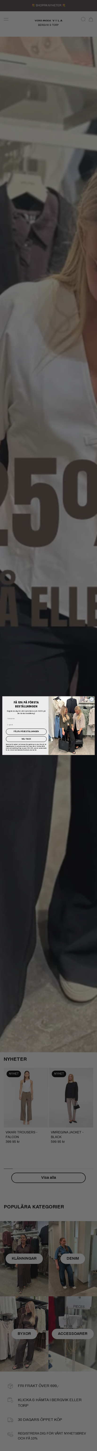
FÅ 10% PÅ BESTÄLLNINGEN (26, 731)
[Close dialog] (92, 699)
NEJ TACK (26, 739)
